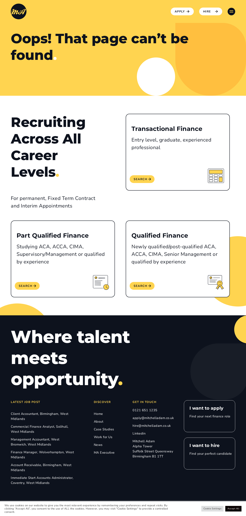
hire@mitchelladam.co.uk (152, 426)
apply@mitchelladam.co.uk (153, 418)
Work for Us (103, 437)
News (98, 445)
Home (98, 414)
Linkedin (139, 433)
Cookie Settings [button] (212, 508)
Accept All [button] (233, 508)
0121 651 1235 (145, 410)
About (98, 421)
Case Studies (104, 429)
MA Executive (104, 452)
